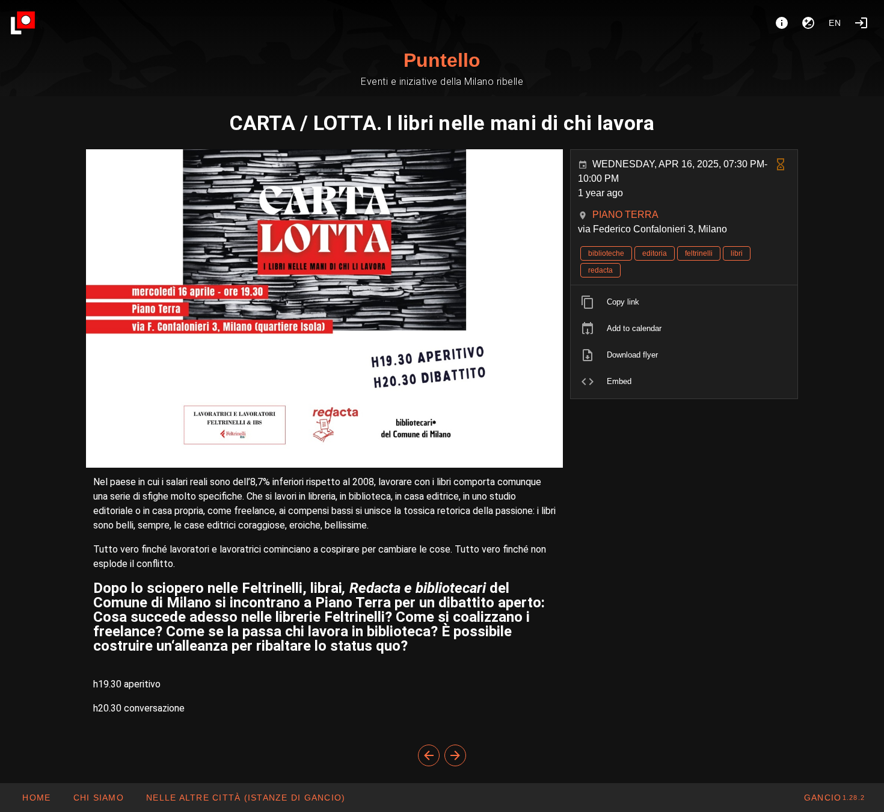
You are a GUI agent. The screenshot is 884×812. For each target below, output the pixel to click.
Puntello (442, 60)
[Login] (861, 23)
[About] (782, 23)
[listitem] (684, 302)
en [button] (835, 23)
